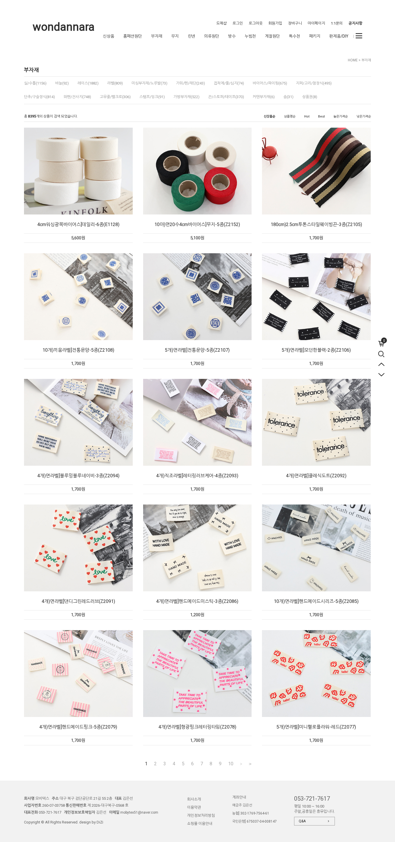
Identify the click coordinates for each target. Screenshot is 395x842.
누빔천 (250, 36)
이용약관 (194, 807)
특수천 (294, 36)
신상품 (108, 36)
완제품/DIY (338, 36)
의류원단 (211, 36)
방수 (232, 36)
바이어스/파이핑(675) (270, 83)
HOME (353, 60)
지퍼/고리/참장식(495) (314, 83)
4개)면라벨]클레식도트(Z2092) (316, 475)
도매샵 (221, 23)
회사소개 (194, 799)
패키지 (314, 36)
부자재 (156, 36)
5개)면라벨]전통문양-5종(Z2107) (197, 350)
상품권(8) (309, 97)
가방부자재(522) (186, 97)
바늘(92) (62, 83)
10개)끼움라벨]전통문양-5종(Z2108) (78, 350)
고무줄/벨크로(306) (115, 97)
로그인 (237, 23)
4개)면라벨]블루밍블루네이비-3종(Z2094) (78, 475)
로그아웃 (256, 23)
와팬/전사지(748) (77, 97)
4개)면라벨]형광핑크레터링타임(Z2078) (197, 727)
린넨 (191, 36)
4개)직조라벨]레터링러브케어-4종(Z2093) (197, 475)
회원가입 (275, 23)
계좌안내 (239, 797)
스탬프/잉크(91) (152, 97)
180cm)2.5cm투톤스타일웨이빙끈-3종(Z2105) (316, 224)
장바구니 (295, 23)
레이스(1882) (88, 83)
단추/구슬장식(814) (39, 97)
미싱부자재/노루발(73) (149, 83)
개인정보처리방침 (201, 815)
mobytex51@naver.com (139, 812)
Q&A (302, 821)
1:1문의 (337, 23)
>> (249, 764)
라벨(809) (115, 83)
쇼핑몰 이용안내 (199, 823)
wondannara (64, 27)
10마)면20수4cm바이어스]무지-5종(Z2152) (197, 224)
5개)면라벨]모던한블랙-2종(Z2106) (316, 350)
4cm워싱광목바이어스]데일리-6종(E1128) (78, 224)
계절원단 (272, 36)
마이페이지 (316, 23)
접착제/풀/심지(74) (229, 83)
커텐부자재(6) (264, 97)
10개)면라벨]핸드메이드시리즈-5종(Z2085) (316, 601)
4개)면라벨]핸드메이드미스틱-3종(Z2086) (197, 601)
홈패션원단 (132, 36)
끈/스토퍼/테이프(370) (226, 97)
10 (230, 764)
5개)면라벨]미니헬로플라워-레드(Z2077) (316, 727)
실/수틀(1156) (35, 83)
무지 (175, 36)
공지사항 (355, 23)
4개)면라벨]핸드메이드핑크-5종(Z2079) (78, 727)
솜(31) (288, 97)
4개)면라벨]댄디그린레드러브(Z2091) (78, 601)
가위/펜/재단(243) (190, 83)
